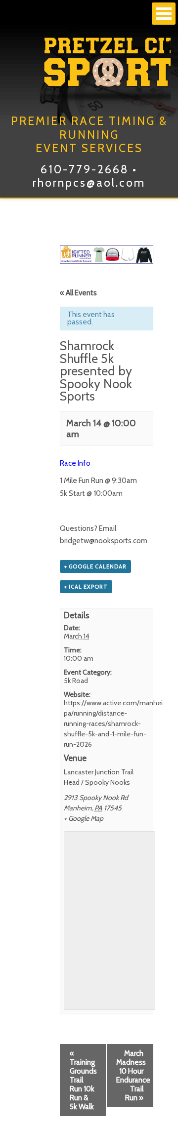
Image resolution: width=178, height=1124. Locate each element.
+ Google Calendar (95, 566)
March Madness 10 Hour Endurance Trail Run (133, 1075)
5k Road (76, 680)
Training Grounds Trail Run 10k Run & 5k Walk (83, 1080)
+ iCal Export (86, 586)
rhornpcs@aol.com (89, 183)
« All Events (78, 292)
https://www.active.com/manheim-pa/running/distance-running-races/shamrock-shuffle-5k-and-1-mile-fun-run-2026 (118, 723)
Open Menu (164, 13)
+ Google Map (83, 818)
